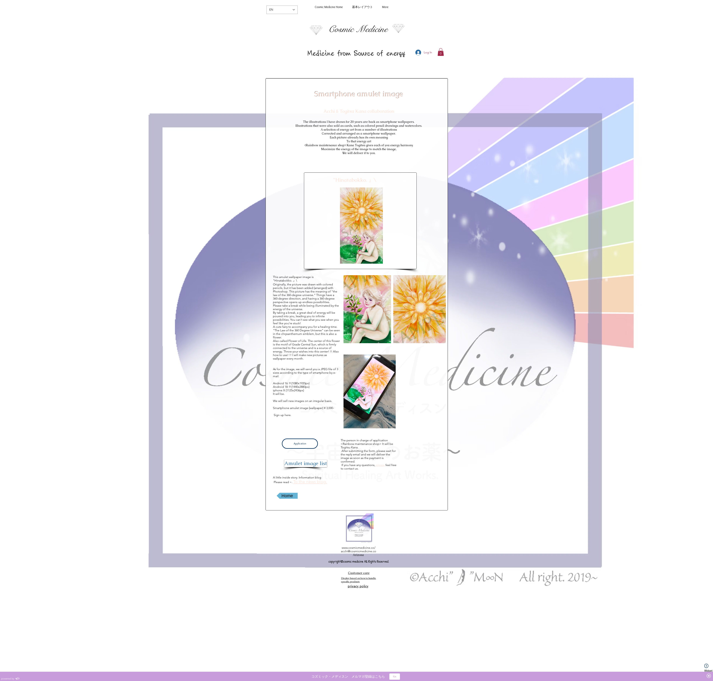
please (380, 465)
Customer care (358, 573)
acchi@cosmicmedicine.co (358, 551)
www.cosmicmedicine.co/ (358, 547)
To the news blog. (310, 481)
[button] (440, 52)
